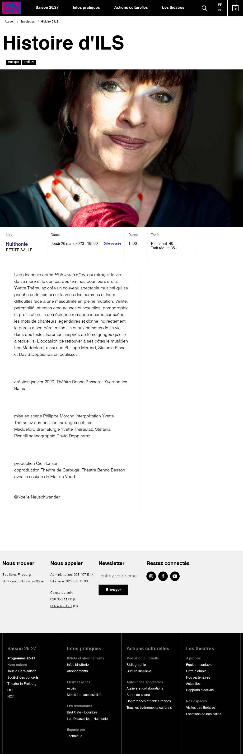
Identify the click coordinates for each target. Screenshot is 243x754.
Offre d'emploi (196, 671)
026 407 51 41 (85, 574)
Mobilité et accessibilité (84, 695)
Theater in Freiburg (22, 683)
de (220, 10)
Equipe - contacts (199, 665)
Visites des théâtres (200, 707)
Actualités (193, 683)
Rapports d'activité (200, 690)
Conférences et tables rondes (148, 701)
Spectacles (27, 21)
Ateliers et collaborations (144, 688)
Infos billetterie (78, 665)
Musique (13, 62)
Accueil (9, 21)
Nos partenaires (198, 677)
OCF (10, 690)
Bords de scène (138, 695)
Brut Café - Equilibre (82, 712)
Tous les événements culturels (149, 707)
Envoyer (113, 590)
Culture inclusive (138, 671)
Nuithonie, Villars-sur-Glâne (23, 581)
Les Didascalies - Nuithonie (87, 719)
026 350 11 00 (77, 581)
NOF (10, 696)
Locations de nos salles (203, 714)
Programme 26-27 (21, 658)
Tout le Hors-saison (21, 671)
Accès (71, 688)
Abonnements (77, 671)
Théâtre (29, 62)
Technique (74, 736)
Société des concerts (23, 677)
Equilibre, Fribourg (16, 574)
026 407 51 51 (61, 606)
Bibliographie (136, 665)
